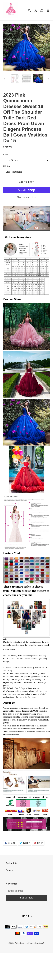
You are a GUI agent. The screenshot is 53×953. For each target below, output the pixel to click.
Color (5, 155)
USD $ (25, 916)
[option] (15, 78)
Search (9, 870)
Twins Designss (21, 943)
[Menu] (48, 10)
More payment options (26, 197)
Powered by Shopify (36, 943)
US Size (6, 166)
